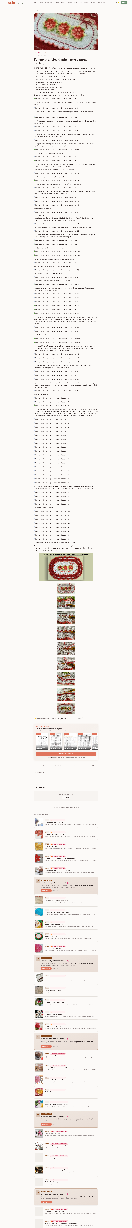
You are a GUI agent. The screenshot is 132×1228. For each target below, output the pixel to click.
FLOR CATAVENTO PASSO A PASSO (72, 73)
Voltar (39, 10)
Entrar (124, 2)
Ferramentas (48, 2)
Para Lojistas (101, 2)
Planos (93, 2)
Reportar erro (40, 772)
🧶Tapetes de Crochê (43, 52)
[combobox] (68, 718)
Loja (41, 2)
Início (35, 52)
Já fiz (75, 765)
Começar (35, 2)
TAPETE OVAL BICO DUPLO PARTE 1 (53, 71)
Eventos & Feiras (72, 2)
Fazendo (59, 765)
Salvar (42, 765)
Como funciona (60, 2)
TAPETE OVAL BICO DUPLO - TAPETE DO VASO (50, 77)
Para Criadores (84, 2)
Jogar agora (45, 890)
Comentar (91, 765)
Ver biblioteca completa (66, 753)
